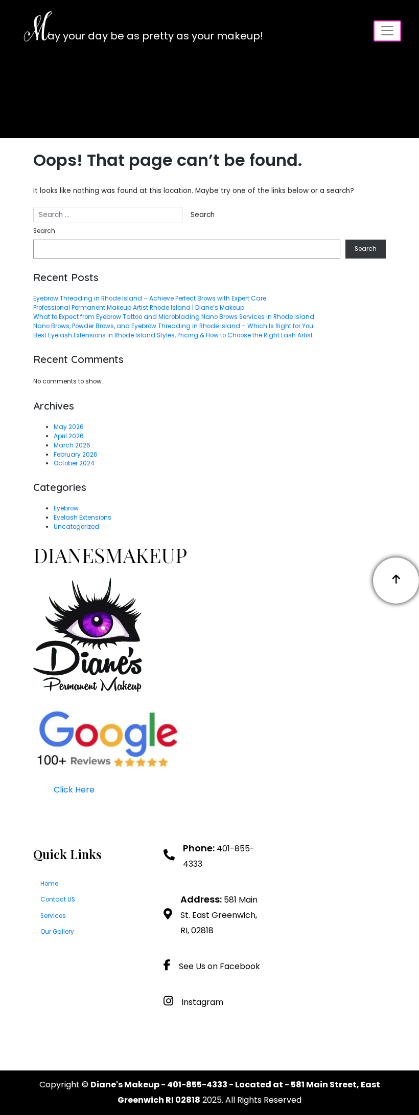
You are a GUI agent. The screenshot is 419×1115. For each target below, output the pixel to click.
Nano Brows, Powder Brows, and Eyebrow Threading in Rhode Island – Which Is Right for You (173, 326)
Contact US (57, 899)
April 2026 (69, 436)
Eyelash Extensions (82, 517)
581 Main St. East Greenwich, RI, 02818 (219, 915)
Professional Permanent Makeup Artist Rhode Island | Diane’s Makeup (138, 308)
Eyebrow (66, 508)
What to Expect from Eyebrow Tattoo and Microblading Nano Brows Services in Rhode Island (173, 317)
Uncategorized (76, 527)
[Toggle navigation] (387, 30)
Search (44, 231)
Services (53, 916)
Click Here (74, 790)
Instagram (202, 1002)
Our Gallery (57, 932)
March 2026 (72, 445)
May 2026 (69, 427)
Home (49, 884)
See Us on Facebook (219, 966)
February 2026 (76, 455)
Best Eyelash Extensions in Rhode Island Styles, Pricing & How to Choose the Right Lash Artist (173, 335)
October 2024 (74, 463)
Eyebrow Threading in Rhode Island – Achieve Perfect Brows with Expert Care (149, 298)
